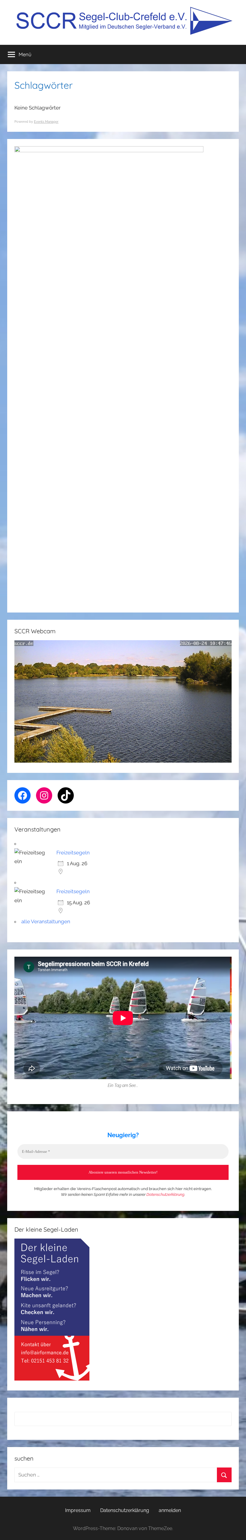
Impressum (78, 1510)
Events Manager (46, 122)
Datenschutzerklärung (165, 1194)
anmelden (170, 1510)
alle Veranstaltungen (45, 921)
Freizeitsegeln (73, 853)
